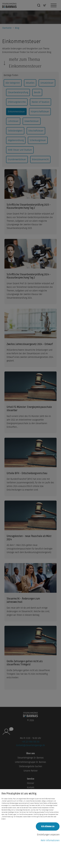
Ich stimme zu (47, 826)
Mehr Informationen (50, 840)
